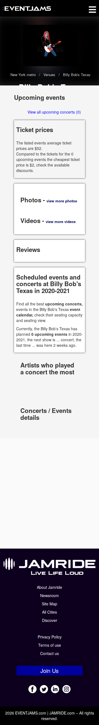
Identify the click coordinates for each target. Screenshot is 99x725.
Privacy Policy (50, 637)
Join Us (49, 671)
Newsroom (49, 595)
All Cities (49, 612)
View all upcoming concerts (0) (54, 112)
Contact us (49, 653)
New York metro (23, 74)
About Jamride (49, 587)
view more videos (61, 221)
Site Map (49, 603)
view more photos (61, 200)
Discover (49, 620)
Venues (49, 74)
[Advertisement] (49, 493)
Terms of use (49, 645)
